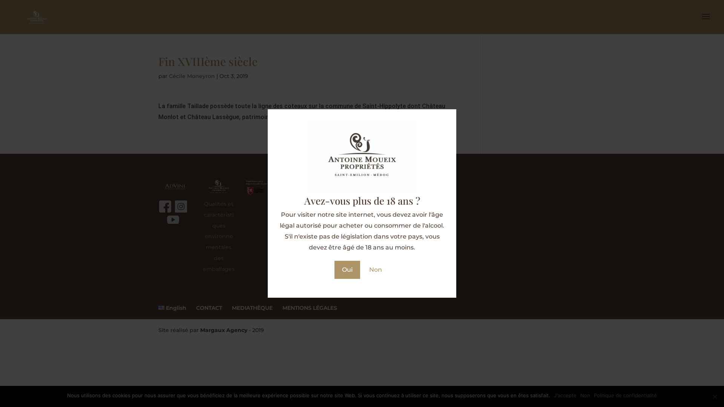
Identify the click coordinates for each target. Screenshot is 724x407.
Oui (347, 269)
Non (375, 269)
